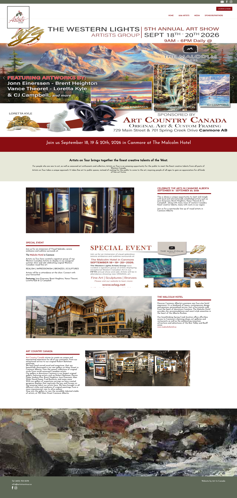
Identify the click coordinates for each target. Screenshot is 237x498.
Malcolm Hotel (36, 255)
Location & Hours (224, 9)
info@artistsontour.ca (22, 484)
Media (197, 15)
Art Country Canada (35, 358)
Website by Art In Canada (213, 481)
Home (171, 15)
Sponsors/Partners (214, 15)
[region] (118, 78)
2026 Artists (184, 15)
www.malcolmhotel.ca (166, 327)
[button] (4, 78)
